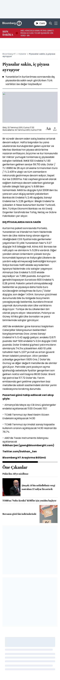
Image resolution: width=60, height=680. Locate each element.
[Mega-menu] (56, 23)
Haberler (22, 54)
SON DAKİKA (7, 33)
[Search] (50, 23)
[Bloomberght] (12, 23)
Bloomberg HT (9, 54)
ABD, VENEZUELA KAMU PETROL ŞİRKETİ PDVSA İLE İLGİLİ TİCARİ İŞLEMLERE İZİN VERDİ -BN (37, 33)
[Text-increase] (48, 128)
